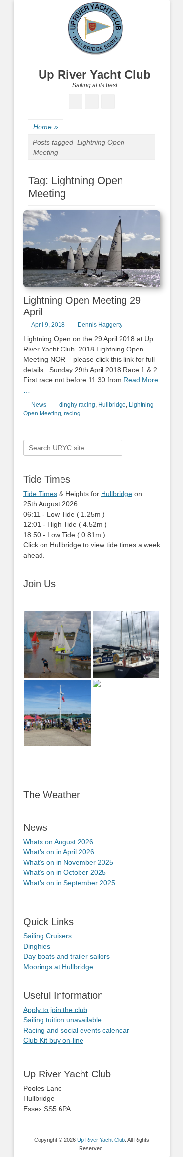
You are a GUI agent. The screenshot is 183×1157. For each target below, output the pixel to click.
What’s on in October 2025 (64, 872)
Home (45, 127)
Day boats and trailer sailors (66, 956)
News (38, 404)
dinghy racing (77, 404)
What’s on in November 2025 (68, 862)
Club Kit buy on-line (53, 1040)
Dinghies (36, 946)
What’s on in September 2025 (69, 883)
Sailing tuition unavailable (62, 1020)
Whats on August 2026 (58, 842)
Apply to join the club (55, 1009)
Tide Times (40, 493)
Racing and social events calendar (76, 1030)
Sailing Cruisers (47, 936)
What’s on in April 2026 (58, 852)
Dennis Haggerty (100, 324)
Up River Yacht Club (95, 74)
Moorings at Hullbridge (58, 967)
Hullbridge (112, 404)
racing (72, 413)
